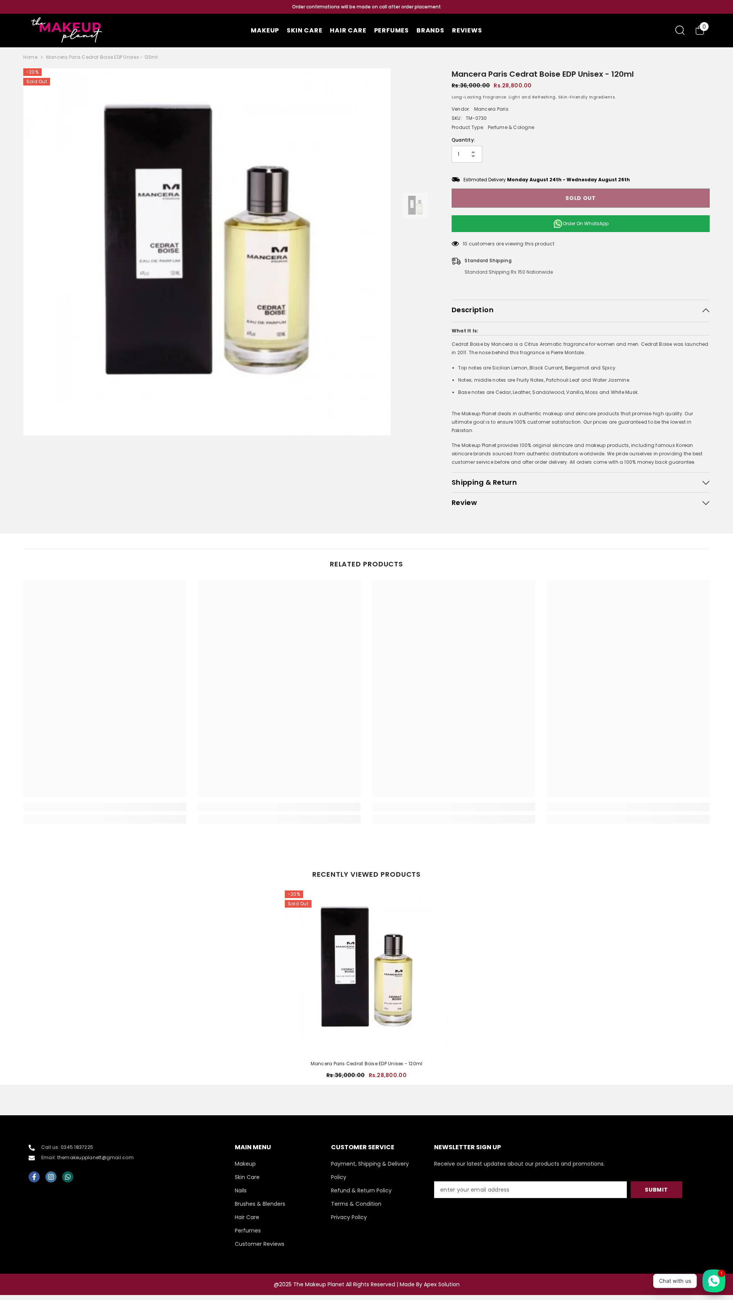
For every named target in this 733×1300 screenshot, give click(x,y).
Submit (656, 1190)
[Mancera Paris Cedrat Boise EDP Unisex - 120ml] (366, 972)
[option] (366, 7)
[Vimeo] (67, 1176)
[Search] (680, 30)
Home (30, 57)
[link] (104, 807)
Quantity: (463, 140)
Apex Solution (442, 1284)
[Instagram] (51, 1176)
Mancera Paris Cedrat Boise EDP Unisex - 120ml (367, 1063)
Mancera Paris (491, 109)
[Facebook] (34, 1176)
